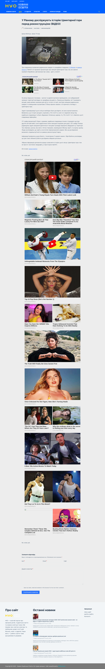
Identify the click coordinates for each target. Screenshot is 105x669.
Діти (20, 11)
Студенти (28, 11)
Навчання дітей (45, 28)
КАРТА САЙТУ (14, 1)
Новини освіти (11, 11)
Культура (37, 11)
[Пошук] (99, 11)
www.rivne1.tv (33, 149)
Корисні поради (55, 11)
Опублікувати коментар (30, 592)
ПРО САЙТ (7, 1)
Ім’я (23, 561)
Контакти (22, 1)
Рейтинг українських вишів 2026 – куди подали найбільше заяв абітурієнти (54, 651)
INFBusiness (61, 666)
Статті (45, 11)
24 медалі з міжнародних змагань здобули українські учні (49, 636)
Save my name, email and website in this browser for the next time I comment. (44, 587)
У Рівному (72, 67)
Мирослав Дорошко (39, 623)
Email (45, 561)
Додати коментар (27, 569)
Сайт (65, 561)
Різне (65, 11)
